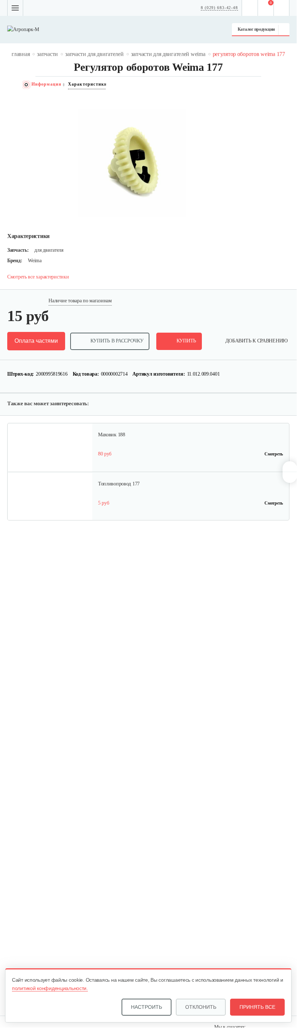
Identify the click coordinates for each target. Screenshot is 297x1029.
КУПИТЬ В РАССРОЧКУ (117, 340)
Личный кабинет (281, 8)
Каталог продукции (256, 29)
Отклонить (200, 1007)
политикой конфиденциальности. (50, 988)
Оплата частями (36, 341)
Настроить (146, 1007)
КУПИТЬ (186, 340)
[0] (266, 8)
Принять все (257, 1007)
